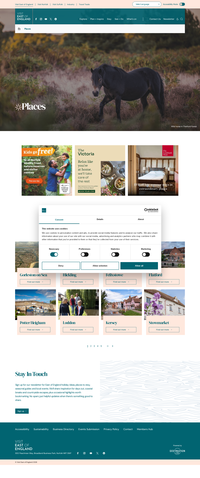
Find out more (33, 282)
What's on (131, 19)
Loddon (69, 322)
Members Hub (145, 429)
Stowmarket (159, 322)
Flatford (155, 274)
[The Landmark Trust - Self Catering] (153, 170)
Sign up (21, 411)
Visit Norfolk (43, 4)
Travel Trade (84, 4)
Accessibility (22, 429)
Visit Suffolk (58, 4)
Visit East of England (24, 4)
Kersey (111, 322)
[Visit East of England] (23, 16)
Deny (60, 266)
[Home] (19, 28)
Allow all (139, 266)
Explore (83, 19)
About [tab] (141, 219)
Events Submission (88, 429)
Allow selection (100, 266)
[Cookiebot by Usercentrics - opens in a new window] (146, 210)
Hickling (69, 274)
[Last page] (112, 346)
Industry (70, 4)
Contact (128, 429)
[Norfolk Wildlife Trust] (47, 170)
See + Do (119, 19)
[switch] (85, 254)
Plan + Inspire (97, 19)
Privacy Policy (111, 429)
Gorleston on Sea (33, 274)
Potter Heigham (32, 322)
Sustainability (41, 429)
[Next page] (107, 346)
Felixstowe (114, 274)
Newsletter (168, 19)
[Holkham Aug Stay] (100, 170)
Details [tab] (100, 219)
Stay (109, 19)
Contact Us (155, 19)
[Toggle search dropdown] (181, 19)
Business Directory (63, 429)
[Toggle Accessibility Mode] (182, 4)
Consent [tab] (59, 219)
